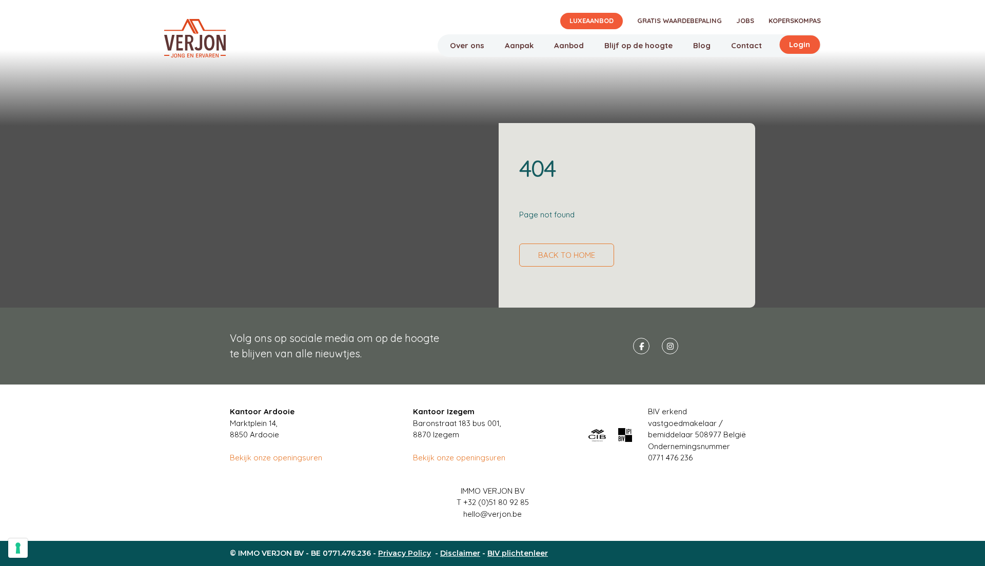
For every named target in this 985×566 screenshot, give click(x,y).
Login (799, 44)
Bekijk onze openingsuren (276, 457)
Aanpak (519, 45)
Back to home (566, 255)
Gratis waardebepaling (679, 20)
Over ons (467, 45)
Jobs (745, 20)
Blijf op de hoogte (638, 45)
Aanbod (569, 45)
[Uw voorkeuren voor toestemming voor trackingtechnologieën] (18, 548)
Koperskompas (795, 20)
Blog (702, 45)
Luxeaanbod (591, 20)
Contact (746, 45)
